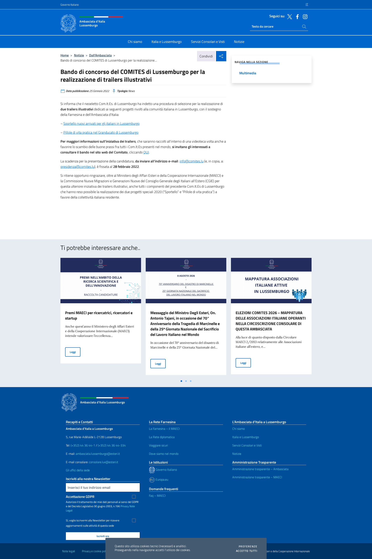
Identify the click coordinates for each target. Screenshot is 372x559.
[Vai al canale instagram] (304, 16)
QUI (146, 152)
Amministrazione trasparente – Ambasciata (260, 469)
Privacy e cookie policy (95, 551)
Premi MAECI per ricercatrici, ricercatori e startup (99, 315)
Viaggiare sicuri (158, 445)
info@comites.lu (191, 161)
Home (64, 55)
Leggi (75, 352)
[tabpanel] (100, 317)
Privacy (125, 506)
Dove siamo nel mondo (163, 453)
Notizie (79, 55)
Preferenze (248, 546)
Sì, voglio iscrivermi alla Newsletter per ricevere (92, 520)
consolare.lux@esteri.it (103, 462)
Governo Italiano (69, 5)
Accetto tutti (246, 550)
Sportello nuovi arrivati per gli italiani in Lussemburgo (101, 123)
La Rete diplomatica (162, 437)
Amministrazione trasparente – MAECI (257, 477)
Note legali (68, 551)
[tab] (181, 381)
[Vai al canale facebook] (296, 16)
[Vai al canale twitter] (289, 16)
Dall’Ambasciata (100, 55)
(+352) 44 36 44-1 (83, 445)
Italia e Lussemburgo (245, 437)
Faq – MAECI (157, 495)
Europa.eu (161, 479)
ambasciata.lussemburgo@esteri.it (98, 453)
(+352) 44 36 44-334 (112, 445)
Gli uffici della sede (78, 470)
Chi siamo (238, 428)
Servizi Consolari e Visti (247, 445)
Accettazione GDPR (80, 496)
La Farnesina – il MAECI (164, 428)
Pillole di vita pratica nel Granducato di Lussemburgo (100, 132)
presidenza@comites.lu (77, 166)
